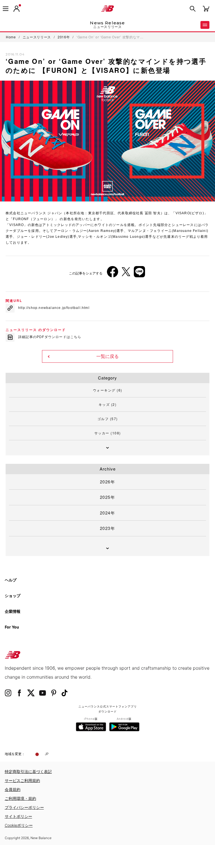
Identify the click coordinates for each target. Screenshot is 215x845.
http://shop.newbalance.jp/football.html (54, 308)
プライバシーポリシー (24, 807)
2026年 (107, 482)
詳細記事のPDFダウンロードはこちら (49, 337)
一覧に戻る (107, 356)
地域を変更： (15, 754)
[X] (126, 273)
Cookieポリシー (19, 825)
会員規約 (12, 789)
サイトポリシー (18, 816)
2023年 (107, 528)
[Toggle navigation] (6, 8)
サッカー (107, 432)
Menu (204, 25)
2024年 (107, 513)
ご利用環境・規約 (20, 798)
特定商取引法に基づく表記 (28, 771)
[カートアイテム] (206, 8)
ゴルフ (107, 418)
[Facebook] (112, 273)
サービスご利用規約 (22, 780)
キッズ (108, 404)
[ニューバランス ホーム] (107, 8)
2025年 (107, 497)
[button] (16, 8)
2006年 (16, 233)
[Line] (139, 273)
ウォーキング (107, 390)
